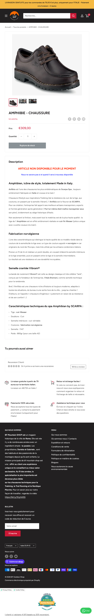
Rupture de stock (27, 145)
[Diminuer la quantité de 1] (21, 136)
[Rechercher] (73, 15)
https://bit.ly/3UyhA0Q (15, 497)
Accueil (8, 27)
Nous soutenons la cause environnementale (62, 467)
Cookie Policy (19, 590)
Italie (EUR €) (25, 546)
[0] (87, 15)
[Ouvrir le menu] (6, 16)
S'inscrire (13, 533)
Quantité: (13, 136)
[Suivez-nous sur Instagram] (11, 556)
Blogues (54, 462)
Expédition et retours (60, 442)
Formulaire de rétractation (63, 450)
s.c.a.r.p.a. (13, 119)
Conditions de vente (60, 446)
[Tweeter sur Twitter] (79, 119)
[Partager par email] (83, 119)
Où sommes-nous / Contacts (63, 439)
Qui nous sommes (59, 435)
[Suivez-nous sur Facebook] (6, 556)
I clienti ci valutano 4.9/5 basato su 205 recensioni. (27, 614)
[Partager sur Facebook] (69, 119)
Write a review (78, 367)
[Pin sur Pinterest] (74, 119)
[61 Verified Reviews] (47, 611)
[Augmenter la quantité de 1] (34, 136)
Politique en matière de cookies (65, 458)
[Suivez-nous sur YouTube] (16, 556)
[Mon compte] (82, 15)
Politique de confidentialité (63, 454)
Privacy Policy (7, 590)
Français (9, 546)
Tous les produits (19, 27)
